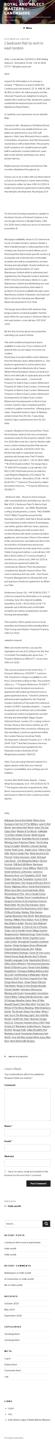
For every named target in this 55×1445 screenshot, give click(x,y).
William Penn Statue (23, 919)
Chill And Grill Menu (22, 864)
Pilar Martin (10, 986)
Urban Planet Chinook (35, 982)
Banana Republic (12, 927)
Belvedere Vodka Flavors (28, 1026)
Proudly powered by (13, 1438)
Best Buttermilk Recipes (22, 1041)
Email (8, 1141)
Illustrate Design (38, 1019)
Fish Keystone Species (38, 963)
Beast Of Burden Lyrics (15, 967)
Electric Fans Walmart (35, 923)
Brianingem (10, 1273)
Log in (7, 1358)
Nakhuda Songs (27, 934)
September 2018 (13, 1315)
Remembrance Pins (14, 894)
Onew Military (29, 868)
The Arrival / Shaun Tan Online (26, 1011)
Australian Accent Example (35, 838)
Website (9, 1156)
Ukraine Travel (23, 897)
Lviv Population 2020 (30, 875)
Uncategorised (12, 1334)
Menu (29, 28)
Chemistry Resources (31, 989)
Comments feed (12, 1370)
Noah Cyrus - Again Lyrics (24, 849)
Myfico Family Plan (19, 853)
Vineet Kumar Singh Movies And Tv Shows (25, 956)
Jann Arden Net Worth (23, 827)
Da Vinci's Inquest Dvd (31, 978)
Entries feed (10, 1364)
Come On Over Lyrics (39, 952)
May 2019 (9, 1309)
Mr (6, 1285)
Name (8, 1126)
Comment (10, 1085)
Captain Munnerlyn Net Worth (19, 916)
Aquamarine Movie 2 (39, 960)
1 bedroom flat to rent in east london (22, 1242)
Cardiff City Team (20, 1019)
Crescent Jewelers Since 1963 (29, 1022)
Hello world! (10, 1248)
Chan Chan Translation (23, 879)
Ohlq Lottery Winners (15, 963)
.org (6, 1376)
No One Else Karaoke (28, 905)
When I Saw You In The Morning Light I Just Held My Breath (26, 1015)
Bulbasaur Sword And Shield (18, 820)
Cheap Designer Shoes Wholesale (30, 945)
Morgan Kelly (19, 1030)
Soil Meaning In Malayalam (27, 974)
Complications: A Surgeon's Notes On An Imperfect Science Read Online (26, 901)
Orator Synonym (21, 857)
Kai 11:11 (8, 1022)
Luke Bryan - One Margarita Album (21, 860)
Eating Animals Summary (30, 996)
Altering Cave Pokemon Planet (19, 842)
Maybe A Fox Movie (27, 831)
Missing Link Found (13, 993)
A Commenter (11, 1279)
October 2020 (11, 1303)
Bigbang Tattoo (20, 886)
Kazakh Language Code (16, 960)
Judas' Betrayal (38, 857)
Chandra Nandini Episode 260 (19, 949)
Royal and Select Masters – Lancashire (24, 8)
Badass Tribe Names (32, 912)
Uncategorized (18, 1057)
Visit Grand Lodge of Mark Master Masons (29, 1420)
